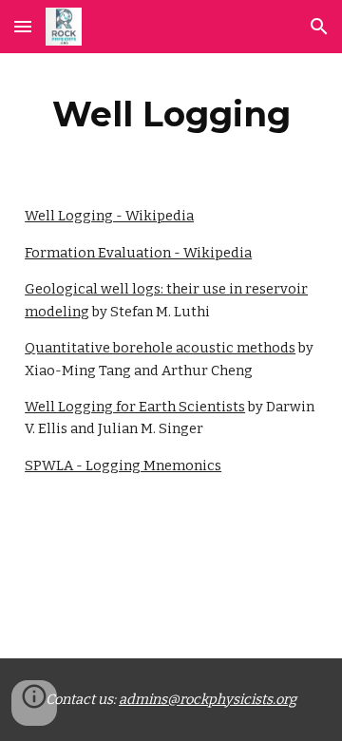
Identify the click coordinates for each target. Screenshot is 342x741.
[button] (23, 26)
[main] (171, 114)
